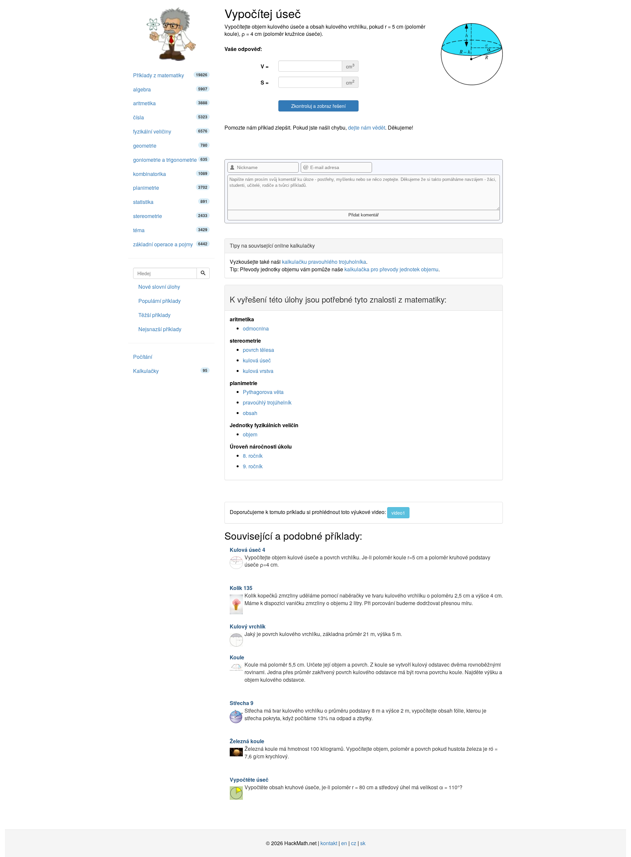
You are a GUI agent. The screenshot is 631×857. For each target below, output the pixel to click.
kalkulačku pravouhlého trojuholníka (324, 261)
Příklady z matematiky (170, 75)
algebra (170, 89)
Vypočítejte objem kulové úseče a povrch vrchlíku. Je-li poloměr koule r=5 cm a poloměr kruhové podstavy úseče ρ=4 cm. (360, 557)
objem (250, 434)
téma (170, 230)
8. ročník (253, 455)
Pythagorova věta (263, 392)
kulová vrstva (258, 371)
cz (353, 843)
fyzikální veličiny (170, 131)
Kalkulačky (170, 371)
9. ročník (253, 466)
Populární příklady (159, 301)
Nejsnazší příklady (159, 329)
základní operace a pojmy (170, 244)
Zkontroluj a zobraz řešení (318, 106)
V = (265, 66)
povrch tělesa (258, 350)
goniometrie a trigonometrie (170, 159)
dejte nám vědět (366, 127)
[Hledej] (203, 273)
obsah (250, 413)
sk (362, 843)
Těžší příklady (154, 315)
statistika (170, 202)
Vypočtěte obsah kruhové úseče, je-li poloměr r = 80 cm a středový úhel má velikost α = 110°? (346, 783)
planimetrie (170, 187)
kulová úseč (257, 360)
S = (265, 82)
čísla (170, 117)
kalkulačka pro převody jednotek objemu (391, 269)
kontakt (328, 843)
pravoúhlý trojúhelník (267, 402)
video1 (398, 512)
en (344, 843)
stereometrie (170, 216)
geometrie (170, 145)
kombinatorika (170, 174)
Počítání (142, 356)
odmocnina (256, 328)
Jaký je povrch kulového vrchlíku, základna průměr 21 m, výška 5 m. (316, 630)
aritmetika (170, 103)
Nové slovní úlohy (159, 286)
